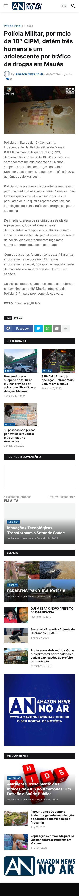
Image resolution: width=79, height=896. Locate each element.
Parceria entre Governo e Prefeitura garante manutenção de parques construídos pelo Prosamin (52, 817)
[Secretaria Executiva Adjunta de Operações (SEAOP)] (16, 635)
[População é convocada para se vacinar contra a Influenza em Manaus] (16, 842)
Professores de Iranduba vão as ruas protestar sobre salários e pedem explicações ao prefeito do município (52, 655)
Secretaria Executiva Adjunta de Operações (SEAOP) (53, 631)
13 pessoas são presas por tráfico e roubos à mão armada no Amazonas (19, 435)
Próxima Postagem (60, 496)
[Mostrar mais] (66, 328)
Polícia (29, 25)
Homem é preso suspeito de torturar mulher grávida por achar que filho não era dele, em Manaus (20, 384)
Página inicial (12, 25)
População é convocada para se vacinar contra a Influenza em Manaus (52, 839)
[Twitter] (38, 328)
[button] (5, 6)
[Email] (57, 328)
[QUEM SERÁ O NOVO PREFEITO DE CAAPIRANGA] (16, 615)
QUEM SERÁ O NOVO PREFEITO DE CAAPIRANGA (52, 610)
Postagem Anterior (18, 496)
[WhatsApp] (48, 328)
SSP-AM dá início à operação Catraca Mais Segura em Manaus (58, 380)
